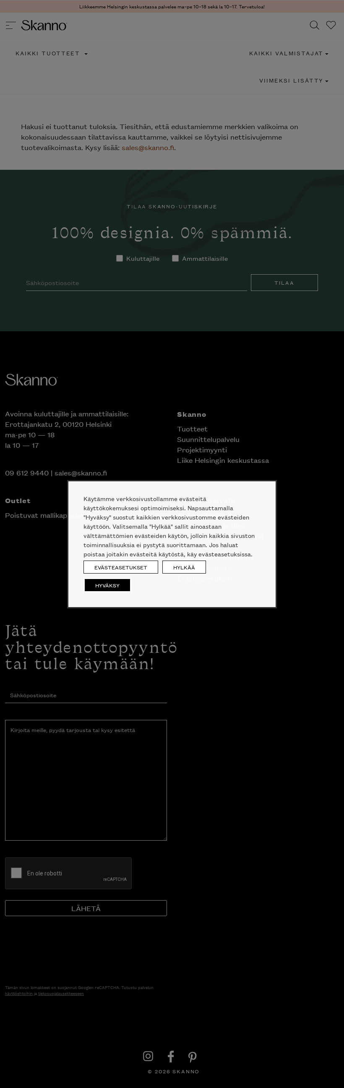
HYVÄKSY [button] (107, 585)
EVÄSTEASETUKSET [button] (120, 567)
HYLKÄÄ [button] (184, 567)
